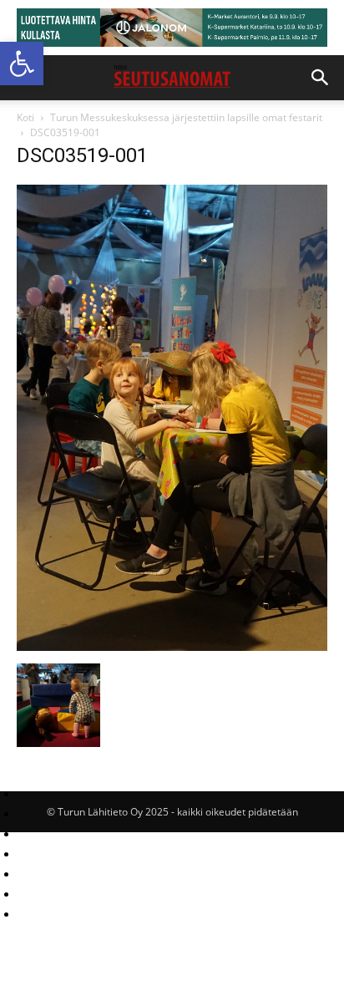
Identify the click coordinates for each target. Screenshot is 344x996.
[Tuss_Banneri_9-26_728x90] (172, 27)
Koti (25, 117)
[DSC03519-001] (172, 646)
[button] (21, 63)
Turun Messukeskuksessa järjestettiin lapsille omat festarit (186, 117)
